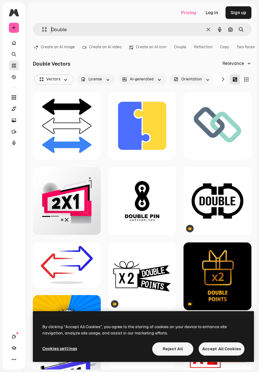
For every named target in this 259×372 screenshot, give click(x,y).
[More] (14, 359)
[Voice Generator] (14, 143)
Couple (180, 46)
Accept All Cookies (221, 349)
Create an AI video (105, 46)
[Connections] (14, 337)
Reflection (203, 46)
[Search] (14, 54)
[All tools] (14, 97)
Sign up (238, 12)
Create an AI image (58, 46)
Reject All (173, 349)
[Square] (246, 79)
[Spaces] (14, 109)
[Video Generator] (14, 131)
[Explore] (14, 77)
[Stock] (14, 66)
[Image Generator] (14, 120)
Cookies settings (59, 348)
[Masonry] (235, 79)
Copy (224, 46)
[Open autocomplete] (42, 29)
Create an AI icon (151, 46)
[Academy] (14, 348)
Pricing (188, 12)
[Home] (14, 43)
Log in (212, 12)
